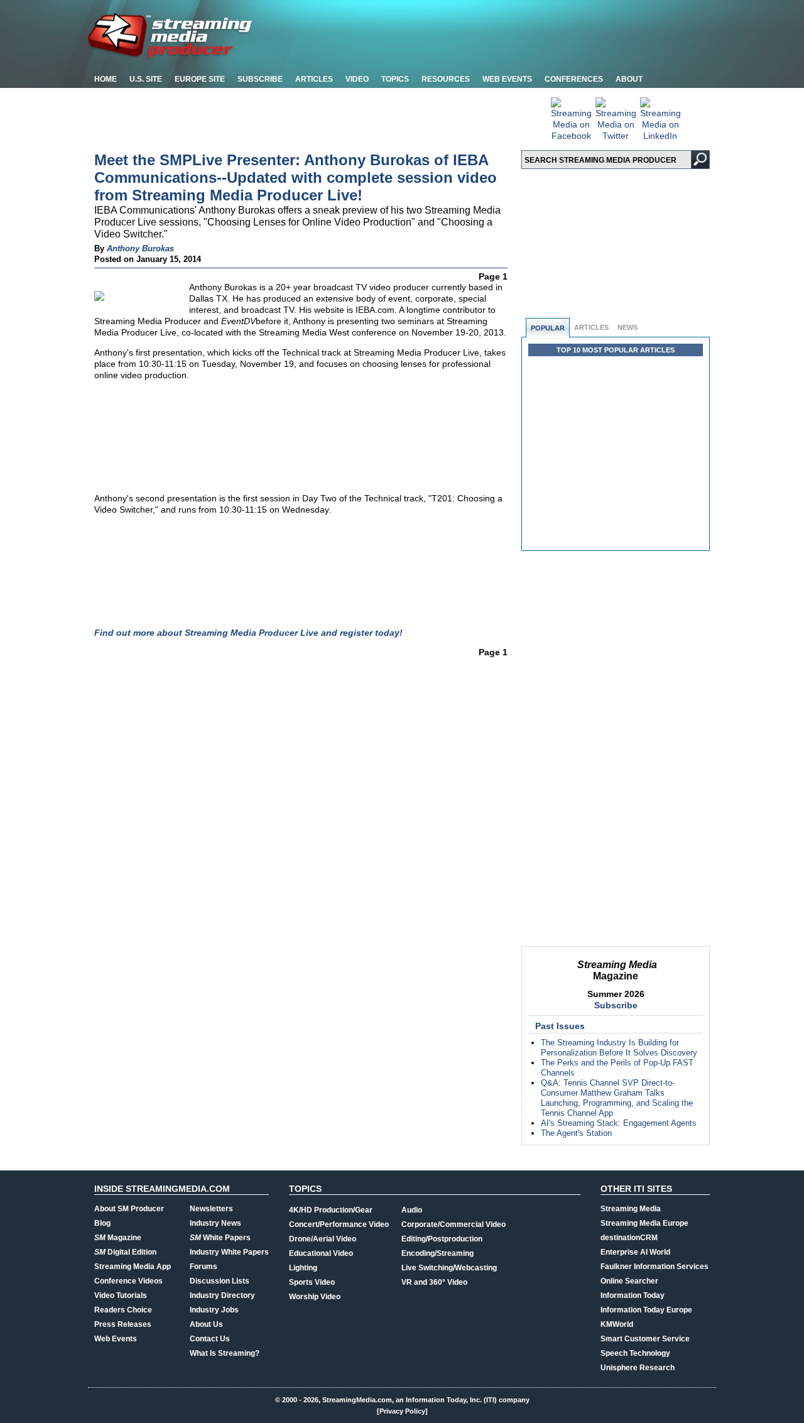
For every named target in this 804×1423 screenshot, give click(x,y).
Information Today (632, 1295)
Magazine (117, 1237)
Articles (314, 79)
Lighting (303, 1267)
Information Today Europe (646, 1310)
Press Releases (122, 1324)
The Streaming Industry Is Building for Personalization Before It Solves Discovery (619, 1047)
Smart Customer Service (645, 1338)
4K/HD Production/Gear (330, 1210)
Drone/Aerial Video (322, 1239)
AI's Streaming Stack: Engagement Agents (619, 1123)
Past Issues (560, 1026)
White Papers (220, 1237)
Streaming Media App (132, 1266)
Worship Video (314, 1296)
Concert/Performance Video (339, 1224)
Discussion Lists (219, 1281)
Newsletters (211, 1208)
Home (105, 79)
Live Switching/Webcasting (449, 1267)
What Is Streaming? (224, 1353)
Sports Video (312, 1282)
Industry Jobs (214, 1310)
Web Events (507, 79)
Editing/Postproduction (441, 1239)
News (627, 327)
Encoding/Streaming (437, 1253)
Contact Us (210, 1338)
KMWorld (616, 1324)
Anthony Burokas (140, 248)
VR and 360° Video (434, 1282)
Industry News (215, 1223)
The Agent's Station (576, 1133)
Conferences (574, 79)
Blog (102, 1223)
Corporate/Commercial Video (453, 1224)
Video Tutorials (120, 1295)
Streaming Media (630, 1208)
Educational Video (321, 1253)
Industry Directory (222, 1295)
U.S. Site (145, 79)
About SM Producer (129, 1208)
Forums (203, 1266)
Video (357, 79)
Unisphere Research (637, 1367)
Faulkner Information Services (654, 1266)
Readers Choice (123, 1310)
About (629, 79)
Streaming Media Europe (644, 1223)
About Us (206, 1324)
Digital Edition (125, 1252)
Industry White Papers (229, 1252)
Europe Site (200, 79)
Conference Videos (128, 1281)
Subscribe (260, 79)
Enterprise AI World (635, 1252)
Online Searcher (629, 1281)
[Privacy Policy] (402, 1411)
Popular (548, 328)
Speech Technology (635, 1353)
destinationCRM (629, 1237)
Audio (411, 1210)
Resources (445, 79)
